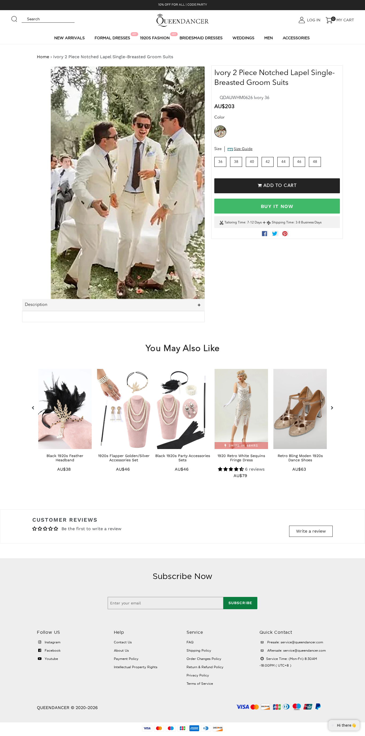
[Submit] (14, 16)
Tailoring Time (234, 223)
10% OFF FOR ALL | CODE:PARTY (182, 4)
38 (236, 162)
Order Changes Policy (204, 658)
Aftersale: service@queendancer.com (296, 650)
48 (315, 162)
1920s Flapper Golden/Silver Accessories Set (124, 458)
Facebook (52, 650)
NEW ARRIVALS (69, 38)
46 (299, 162)
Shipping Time (283, 223)
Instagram (52, 642)
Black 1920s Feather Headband (64, 458)
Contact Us (123, 642)
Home (43, 56)
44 (283, 162)
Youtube (51, 658)
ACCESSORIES (296, 38)
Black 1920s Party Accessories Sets (182, 458)
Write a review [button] (311, 531)
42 (268, 162)
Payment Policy (126, 658)
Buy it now (277, 206)
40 (252, 162)
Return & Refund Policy (205, 667)
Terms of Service (200, 683)
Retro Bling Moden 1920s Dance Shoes (300, 458)
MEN (268, 38)
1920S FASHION (155, 36)
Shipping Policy (199, 650)
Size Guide (243, 149)
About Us (121, 650)
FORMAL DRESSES (113, 36)
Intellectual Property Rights (135, 667)
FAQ (190, 642)
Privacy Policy (198, 675)
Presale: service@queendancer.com (294, 642)
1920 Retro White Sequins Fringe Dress (241, 458)
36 (220, 162)
